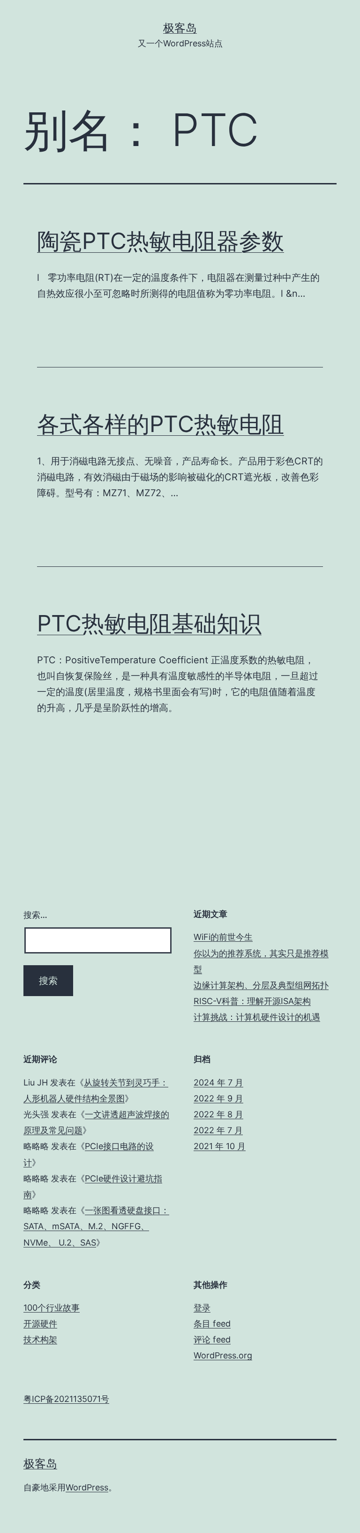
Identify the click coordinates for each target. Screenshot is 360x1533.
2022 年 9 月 (218, 1098)
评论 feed (212, 1339)
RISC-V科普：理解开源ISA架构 (252, 1001)
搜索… (35, 915)
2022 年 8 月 (218, 1114)
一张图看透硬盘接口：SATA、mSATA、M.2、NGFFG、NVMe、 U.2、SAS (96, 1226)
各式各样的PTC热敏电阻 (160, 424)
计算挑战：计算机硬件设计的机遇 (257, 1017)
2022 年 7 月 (218, 1130)
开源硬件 (40, 1323)
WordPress (87, 1487)
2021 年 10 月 (220, 1146)
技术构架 (40, 1339)
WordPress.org (223, 1355)
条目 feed (212, 1323)
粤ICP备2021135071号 (66, 1399)
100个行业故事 (51, 1308)
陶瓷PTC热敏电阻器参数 (160, 241)
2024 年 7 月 (218, 1082)
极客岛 (180, 28)
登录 (202, 1308)
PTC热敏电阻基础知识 (149, 623)
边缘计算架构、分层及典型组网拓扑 (261, 985)
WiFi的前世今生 (223, 937)
